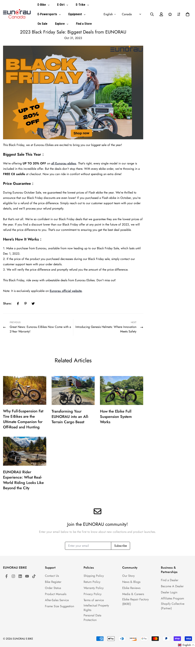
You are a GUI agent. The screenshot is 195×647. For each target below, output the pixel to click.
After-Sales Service (57, 600)
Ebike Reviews (131, 588)
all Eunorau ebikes (63, 163)
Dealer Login (169, 592)
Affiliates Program (172, 598)
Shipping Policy (94, 576)
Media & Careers (133, 594)
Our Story (128, 576)
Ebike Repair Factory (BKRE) (135, 601)
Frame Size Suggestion (59, 606)
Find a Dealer (169, 580)
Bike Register (53, 582)
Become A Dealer (172, 586)
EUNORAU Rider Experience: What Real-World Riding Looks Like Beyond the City (23, 480)
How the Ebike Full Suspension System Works (116, 417)
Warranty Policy (94, 588)
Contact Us (52, 576)
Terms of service (94, 600)
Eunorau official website (66, 291)
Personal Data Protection (92, 617)
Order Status (53, 588)
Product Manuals (55, 594)
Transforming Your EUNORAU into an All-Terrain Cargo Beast (70, 417)
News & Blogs (131, 582)
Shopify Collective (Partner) (172, 606)
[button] (186, 14)
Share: (7, 303)
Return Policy (92, 582)
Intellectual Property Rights (96, 607)
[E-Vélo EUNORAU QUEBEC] (17, 14)
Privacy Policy (92, 594)
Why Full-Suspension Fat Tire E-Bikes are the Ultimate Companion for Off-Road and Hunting (23, 419)
